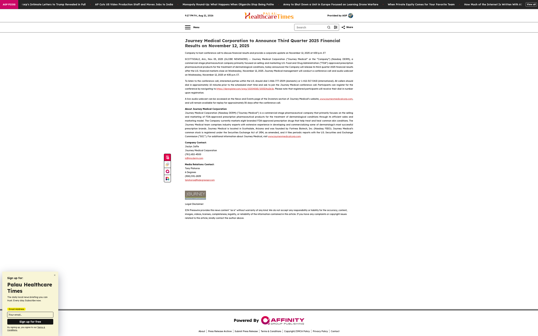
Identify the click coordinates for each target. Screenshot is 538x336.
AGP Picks (9, 4)
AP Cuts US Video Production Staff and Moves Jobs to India (134, 4)
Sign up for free (30, 321)
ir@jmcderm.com (194, 158)
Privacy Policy (320, 331)
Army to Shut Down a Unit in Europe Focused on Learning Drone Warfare (330, 4)
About (202, 331)
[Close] (54, 275)
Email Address (16, 309)
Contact (335, 331)
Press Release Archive (220, 331)
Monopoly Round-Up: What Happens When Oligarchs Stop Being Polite (228, 4)
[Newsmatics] (167, 178)
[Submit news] (167, 157)
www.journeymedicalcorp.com (336, 98)
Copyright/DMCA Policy (297, 331)
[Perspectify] (167, 164)
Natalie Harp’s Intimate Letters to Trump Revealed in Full (48, 4)
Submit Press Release (246, 331)
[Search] (328, 27)
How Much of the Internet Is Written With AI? (494, 4)
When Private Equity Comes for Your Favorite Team (421, 4)
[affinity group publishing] (167, 171)
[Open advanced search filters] (335, 27)
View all (531, 4)
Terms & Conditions (271, 331)
